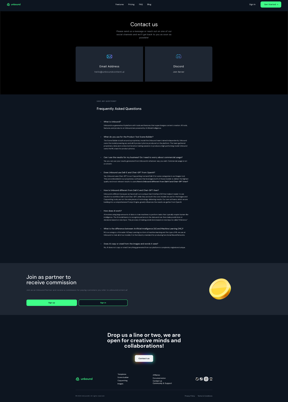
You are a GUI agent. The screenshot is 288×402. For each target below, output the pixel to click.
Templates (122, 374)
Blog (149, 4)
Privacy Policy (190, 396)
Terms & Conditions (205, 396)
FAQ (141, 4)
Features (120, 4)
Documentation (159, 378)
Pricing (131, 4)
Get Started (270, 4)
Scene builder (123, 377)
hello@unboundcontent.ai (109, 71)
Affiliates (156, 375)
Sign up (51, 303)
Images (120, 383)
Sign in (103, 303)
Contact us (144, 358)
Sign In (252, 4)
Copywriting (122, 380)
